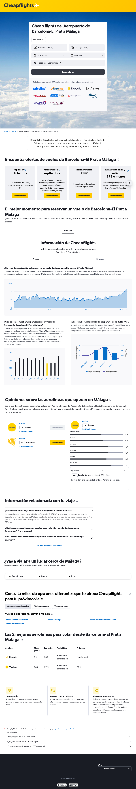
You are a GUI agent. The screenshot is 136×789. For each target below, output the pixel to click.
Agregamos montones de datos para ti (24, 741)
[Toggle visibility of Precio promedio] (110, 372)
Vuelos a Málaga (54, 620)
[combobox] (38, 39)
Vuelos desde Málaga (15, 623)
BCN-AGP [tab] (68, 231)
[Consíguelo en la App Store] (73, 785)
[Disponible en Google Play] (62, 785)
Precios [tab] (36, 259)
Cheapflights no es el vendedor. (21, 736)
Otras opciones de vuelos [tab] (18, 606)
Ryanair (22, 438)
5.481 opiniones (26, 446)
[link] (20, 195)
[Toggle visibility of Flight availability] (93, 372)
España (13, 131)
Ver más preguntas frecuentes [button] (49, 545)
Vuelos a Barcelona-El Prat (17, 620)
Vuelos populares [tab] (41, 606)
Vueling (22, 423)
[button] (48, 55)
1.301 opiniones (26, 431)
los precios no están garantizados (64, 729)
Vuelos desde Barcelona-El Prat (103, 620)
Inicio (6, 131)
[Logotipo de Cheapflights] (19, 6)
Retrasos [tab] (100, 259)
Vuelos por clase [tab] (61, 606)
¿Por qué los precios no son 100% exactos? (26, 746)
